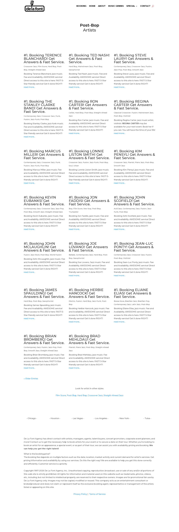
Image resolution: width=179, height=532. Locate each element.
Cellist (71, 113)
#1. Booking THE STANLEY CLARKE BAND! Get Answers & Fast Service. (43, 106)
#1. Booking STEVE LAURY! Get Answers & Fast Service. (133, 58)
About (102, 6)
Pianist (131, 162)
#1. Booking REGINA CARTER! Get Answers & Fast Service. (133, 104)
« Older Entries (31, 378)
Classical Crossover (122, 113)
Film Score (42, 66)
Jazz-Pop (118, 70)
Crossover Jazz (30, 66)
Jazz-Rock (35, 255)
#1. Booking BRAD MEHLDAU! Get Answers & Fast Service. (89, 339)
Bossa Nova (119, 301)
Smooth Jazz (137, 70)
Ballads (72, 255)
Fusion (149, 66)
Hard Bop (52, 66)
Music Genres (116, 6)
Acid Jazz (118, 209)
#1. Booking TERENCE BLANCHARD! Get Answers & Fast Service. (44, 58)
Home (92, 6)
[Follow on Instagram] (89, 428)
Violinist (126, 116)
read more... (29, 87)
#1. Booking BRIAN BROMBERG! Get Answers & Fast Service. (44, 339)
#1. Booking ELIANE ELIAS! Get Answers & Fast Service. (132, 293)
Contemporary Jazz (122, 66)
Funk (58, 116)
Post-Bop (98, 66)
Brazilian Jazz (131, 301)
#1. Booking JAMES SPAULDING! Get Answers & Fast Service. (44, 293)
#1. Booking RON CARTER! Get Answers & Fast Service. (88, 104)
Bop (70, 209)
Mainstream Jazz (85, 66)
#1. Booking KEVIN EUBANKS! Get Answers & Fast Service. (44, 200)
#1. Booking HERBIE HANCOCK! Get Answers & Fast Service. (89, 293)
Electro (72, 301)
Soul (71, 166)
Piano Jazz (139, 162)
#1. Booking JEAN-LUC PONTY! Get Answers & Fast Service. (134, 246)
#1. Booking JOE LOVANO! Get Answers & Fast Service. (88, 246)
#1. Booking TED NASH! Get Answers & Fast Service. (89, 58)
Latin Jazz (136, 304)
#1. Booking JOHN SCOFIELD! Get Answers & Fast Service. (134, 200)
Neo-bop (87, 209)
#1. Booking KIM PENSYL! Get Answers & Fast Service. (134, 154)
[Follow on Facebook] (84, 428)
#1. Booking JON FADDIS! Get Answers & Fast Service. (89, 200)
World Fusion (55, 255)
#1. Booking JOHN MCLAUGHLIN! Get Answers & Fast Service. (44, 246)
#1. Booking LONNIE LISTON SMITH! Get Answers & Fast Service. (89, 154)
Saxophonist (74, 70)
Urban (76, 166)
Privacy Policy (80, 494)
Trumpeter (73, 212)
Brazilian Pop (143, 301)
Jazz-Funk (35, 119)
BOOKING (81, 6)
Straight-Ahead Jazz (37, 70)
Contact (145, 6)
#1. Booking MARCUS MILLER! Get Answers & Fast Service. (44, 154)
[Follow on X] (95, 428)
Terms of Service (97, 494)
